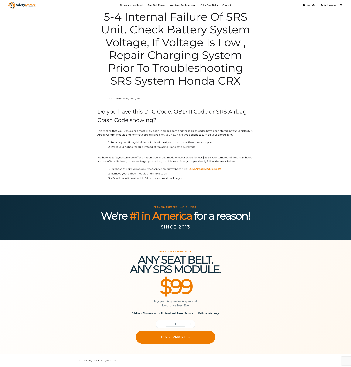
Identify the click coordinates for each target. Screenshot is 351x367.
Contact (226, 5)
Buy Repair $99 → (175, 337)
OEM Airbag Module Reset (205, 168)
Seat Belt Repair (156, 5)
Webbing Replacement (183, 5)
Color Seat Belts (209, 5)
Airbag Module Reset (131, 5)
